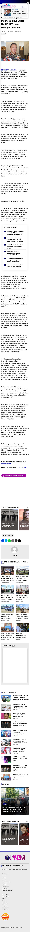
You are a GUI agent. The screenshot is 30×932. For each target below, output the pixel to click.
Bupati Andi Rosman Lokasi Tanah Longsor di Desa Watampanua (22, 616)
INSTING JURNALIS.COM (16, 927)
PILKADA (5, 804)
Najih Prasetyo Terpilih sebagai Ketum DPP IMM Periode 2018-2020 (19, 715)
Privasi (4, 880)
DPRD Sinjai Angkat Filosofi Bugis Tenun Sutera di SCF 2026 (20, 758)
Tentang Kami (5, 874)
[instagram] (7, 2)
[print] (12, 540)
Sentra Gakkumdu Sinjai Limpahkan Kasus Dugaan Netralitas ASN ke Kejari (13, 253)
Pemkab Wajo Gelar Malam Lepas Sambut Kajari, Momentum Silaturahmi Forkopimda (20, 732)
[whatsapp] (9, 540)
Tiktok (4, 898)
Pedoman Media (6, 882)
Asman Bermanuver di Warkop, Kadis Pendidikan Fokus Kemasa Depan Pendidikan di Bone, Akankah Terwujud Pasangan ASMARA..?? (14, 810)
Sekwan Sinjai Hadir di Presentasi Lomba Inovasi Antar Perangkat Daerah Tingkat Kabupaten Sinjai (20, 706)
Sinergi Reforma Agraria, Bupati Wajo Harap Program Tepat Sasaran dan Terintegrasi (7, 578)
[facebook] (2, 540)
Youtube (4, 905)
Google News (5, 909)
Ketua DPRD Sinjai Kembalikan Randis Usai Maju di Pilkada (15, 265)
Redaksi (4, 876)
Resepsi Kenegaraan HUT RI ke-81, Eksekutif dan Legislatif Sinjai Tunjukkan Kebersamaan (20, 741)
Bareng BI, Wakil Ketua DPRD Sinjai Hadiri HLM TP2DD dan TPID (7, 635)
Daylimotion (5, 907)
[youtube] (9, 2)
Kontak (4, 878)
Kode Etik (4, 884)
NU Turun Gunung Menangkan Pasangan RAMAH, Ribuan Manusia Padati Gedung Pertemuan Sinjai (15, 260)
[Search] (28, 2)
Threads (4, 901)
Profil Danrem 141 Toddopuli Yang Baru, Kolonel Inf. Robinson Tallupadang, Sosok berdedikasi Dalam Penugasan (20, 697)
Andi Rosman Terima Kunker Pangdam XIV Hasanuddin (22, 597)
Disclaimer (5, 888)
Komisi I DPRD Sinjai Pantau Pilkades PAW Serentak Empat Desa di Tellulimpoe (7, 597)
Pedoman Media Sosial (7, 890)
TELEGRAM (22, 467)
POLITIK (10, 535)
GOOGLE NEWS (6, 463)
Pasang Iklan (5, 894)
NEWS (4, 535)
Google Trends (5, 896)
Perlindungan (5, 886)
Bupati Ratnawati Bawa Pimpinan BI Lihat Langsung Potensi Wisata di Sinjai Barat (22, 578)
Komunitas (5, 903)
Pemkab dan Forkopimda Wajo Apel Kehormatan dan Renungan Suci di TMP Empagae (20, 723)
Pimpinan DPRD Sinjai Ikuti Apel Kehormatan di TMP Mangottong (20, 767)
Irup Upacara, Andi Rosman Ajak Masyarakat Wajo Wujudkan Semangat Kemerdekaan (20, 749)
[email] (16, 540)
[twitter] (4, 2)
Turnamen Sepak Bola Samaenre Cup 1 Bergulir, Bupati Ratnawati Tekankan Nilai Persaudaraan (7, 616)
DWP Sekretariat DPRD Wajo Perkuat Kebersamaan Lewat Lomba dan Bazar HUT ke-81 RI (15, 239)
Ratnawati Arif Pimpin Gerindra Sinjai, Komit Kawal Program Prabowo (15, 246)
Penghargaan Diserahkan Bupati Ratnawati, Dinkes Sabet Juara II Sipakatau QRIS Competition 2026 (15, 232)
